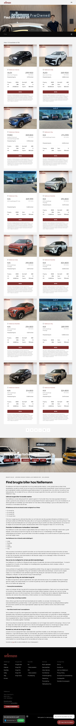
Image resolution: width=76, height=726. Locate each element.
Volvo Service (46, 670)
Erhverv (6, 678)
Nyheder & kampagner (63, 681)
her (13, 642)
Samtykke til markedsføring (64, 675)
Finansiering (45, 681)
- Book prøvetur (32, 667)
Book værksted (46, 664)
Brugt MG (18, 667)
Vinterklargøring (46, 675)
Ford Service (45, 673)
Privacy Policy (61, 673)
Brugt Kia (17, 670)
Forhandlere (14, 703)
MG (29, 670)
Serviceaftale (46, 667)
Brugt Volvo (18, 675)
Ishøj (7, 460)
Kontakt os (60, 667)
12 (44, 430)
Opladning (45, 678)
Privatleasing (31, 675)
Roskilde (26, 460)
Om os (59, 664)
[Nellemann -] (7, 2)
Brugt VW (18, 673)
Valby (35, 460)
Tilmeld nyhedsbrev (12, 706)
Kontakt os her (8, 701)
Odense (16, 460)
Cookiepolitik (60, 678)
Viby (43, 460)
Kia (28, 664)
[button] (14, 719)
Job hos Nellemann (62, 670)
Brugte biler (18, 664)
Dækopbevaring (46, 684)
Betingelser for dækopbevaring (46, 717)
